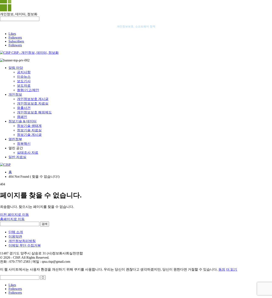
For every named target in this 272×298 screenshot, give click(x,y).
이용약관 (15, 236)
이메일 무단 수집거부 (24, 245)
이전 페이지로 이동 (14, 214)
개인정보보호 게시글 (32, 99)
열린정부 (15, 139)
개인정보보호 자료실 (32, 103)
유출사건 (24, 108)
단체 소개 (15, 232)
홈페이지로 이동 (12, 219)
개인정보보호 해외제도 (34, 112)
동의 (221, 269)
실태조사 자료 (27, 152)
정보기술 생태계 (29, 126)
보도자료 (24, 85)
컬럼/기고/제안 (28, 90)
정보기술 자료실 (29, 130)
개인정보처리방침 (22, 241)
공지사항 (24, 72)
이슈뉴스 (24, 76)
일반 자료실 (17, 157)
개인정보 (15, 94)
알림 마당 (15, 68)
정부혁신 (24, 143)
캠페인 (22, 117)
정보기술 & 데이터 (22, 121)
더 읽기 (231, 269)
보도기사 (24, 81)
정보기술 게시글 (29, 134)
